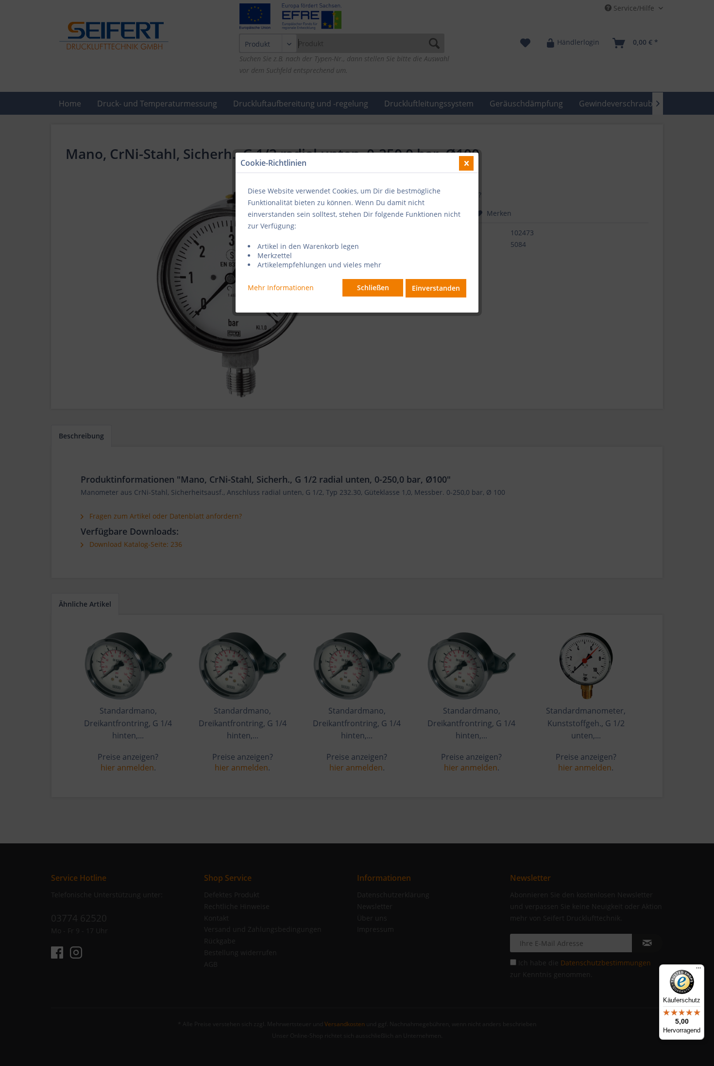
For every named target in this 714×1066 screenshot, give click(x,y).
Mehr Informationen (281, 287)
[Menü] (698, 970)
